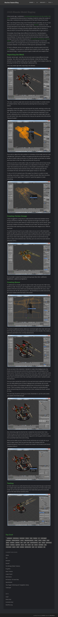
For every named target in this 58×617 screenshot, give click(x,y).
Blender (31, 2)
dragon (44, 540)
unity (45, 544)
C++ (37, 2)
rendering (12, 544)
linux (21, 542)
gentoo (7, 542)
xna (44, 547)
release (7, 544)
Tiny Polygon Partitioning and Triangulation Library (17, 585)
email (48, 540)
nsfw (28, 542)
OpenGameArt (9, 582)
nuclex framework (33, 542)
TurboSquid (8, 587)
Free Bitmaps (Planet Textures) (13, 566)
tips (32, 544)
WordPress (52, 615)
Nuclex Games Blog (12, 2)
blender (27, 538)
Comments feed (9, 602)
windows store (28, 547)
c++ (39, 538)
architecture (9, 538)
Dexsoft (7, 563)
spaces (22, 544)
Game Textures (9, 571)
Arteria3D (8, 560)
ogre (40, 542)
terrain (29, 544)
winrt (33, 547)
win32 (18, 547)
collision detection (15, 540)
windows (22, 547)
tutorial (36, 544)
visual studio (8, 547)
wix (36, 547)
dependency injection (29, 540)
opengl (43, 542)
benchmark (22, 538)
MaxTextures (9, 577)
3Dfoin (7, 555)
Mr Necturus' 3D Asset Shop (12, 579)
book (31, 538)
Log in (7, 596)
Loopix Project (9, 574)
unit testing (41, 544)
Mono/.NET (42, 2)
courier (22, 540)
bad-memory (16, 538)
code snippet (43, 538)
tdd (26, 544)
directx (40, 540)
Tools (49, 2)
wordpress (40, 547)
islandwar (17, 542)
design (36, 540)
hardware (12, 542)
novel (25, 542)
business (35, 538)
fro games (8, 568)
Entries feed (8, 599)
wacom (13, 547)
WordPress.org (9, 604)
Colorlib (43, 615)
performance (48, 542)
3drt (8, 49)
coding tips (8, 540)
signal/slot (18, 544)
